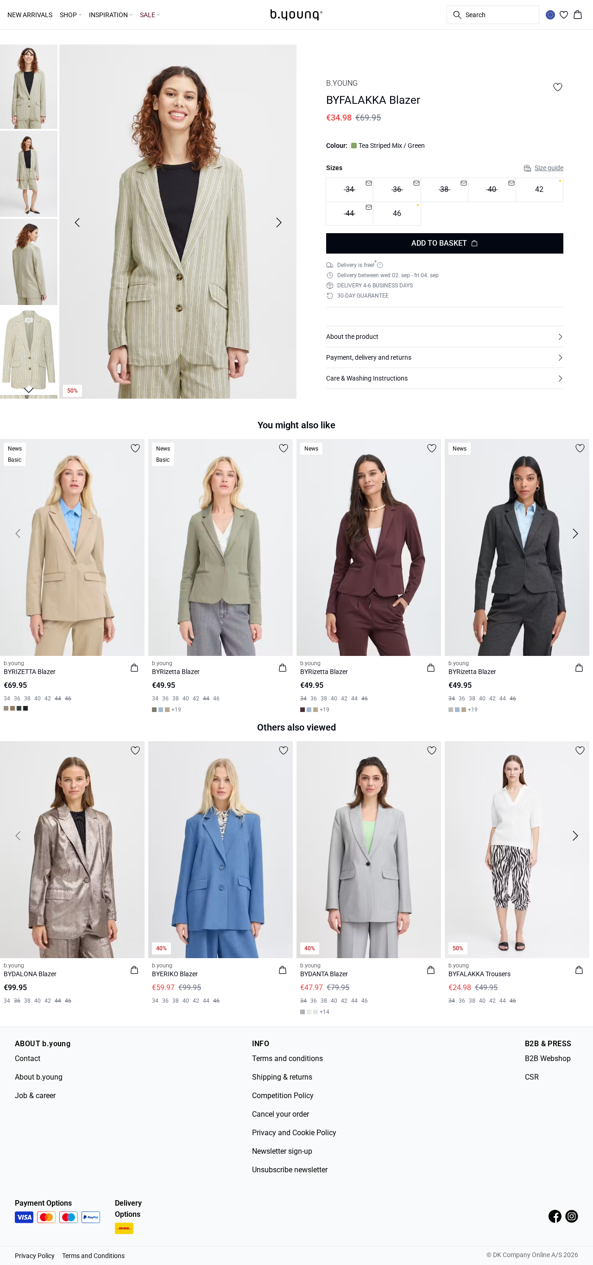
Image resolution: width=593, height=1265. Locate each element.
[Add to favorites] (558, 87)
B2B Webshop (548, 1058)
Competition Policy (283, 1095)
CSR (532, 1077)
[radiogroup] (444, 202)
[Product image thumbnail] (28, 86)
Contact (27, 1058)
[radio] (539, 190)
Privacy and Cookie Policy (294, 1132)
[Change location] (550, 14)
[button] (444, 336)
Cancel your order (280, 1114)
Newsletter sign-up (282, 1151)
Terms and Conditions (93, 1255)
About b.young (39, 1077)
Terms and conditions (287, 1058)
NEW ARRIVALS (29, 15)
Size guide (549, 168)
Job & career (35, 1095)
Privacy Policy (35, 1255)
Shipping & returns (282, 1077)
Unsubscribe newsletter (290, 1169)
